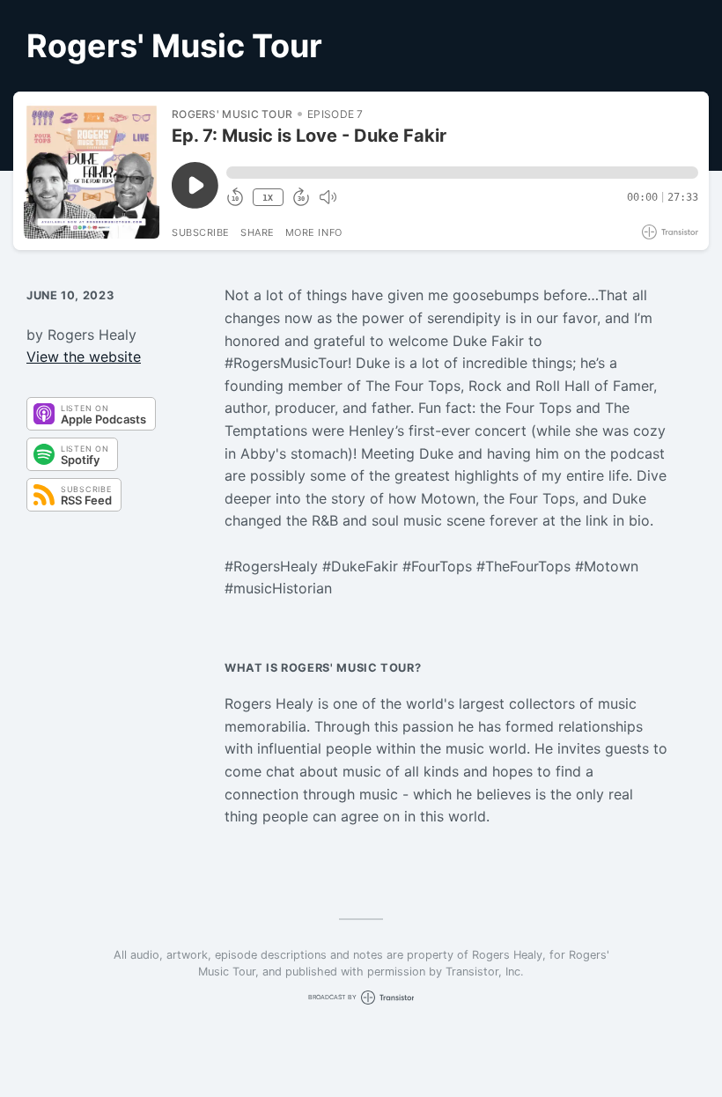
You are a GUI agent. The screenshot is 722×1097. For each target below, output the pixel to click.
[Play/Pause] (91, 170)
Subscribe (201, 232)
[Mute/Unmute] (327, 197)
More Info (314, 232)
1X (267, 197)
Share (257, 232)
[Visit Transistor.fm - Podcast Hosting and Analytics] (670, 232)
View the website (83, 356)
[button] (462, 172)
